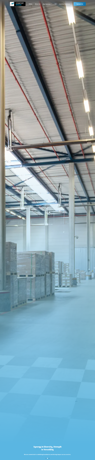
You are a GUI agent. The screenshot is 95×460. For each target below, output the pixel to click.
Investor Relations (64, 4)
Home (30, 4)
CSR (55, 4)
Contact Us (79, 4)
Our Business (46, 4)
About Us (37, 4)
